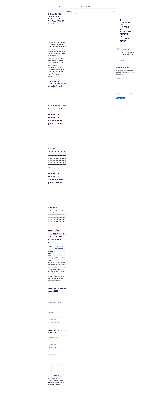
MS (87, 2)
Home (56, 2)
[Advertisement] (57, 33)
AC (78, 6)
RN (70, 6)
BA (59, 6)
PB (63, 6)
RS (79, 2)
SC (83, 2)
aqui (53, 382)
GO (94, 2)
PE (66, 6)
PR (76, 2)
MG (64, 2)
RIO (68, 2)
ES (72, 2)
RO (74, 6)
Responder (123, 60)
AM (81, 6)
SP (60, 2)
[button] (99, 4)
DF (90, 2)
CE (55, 6)
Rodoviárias (87, 6)
